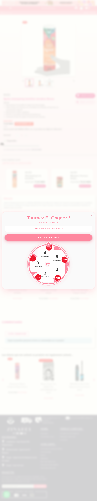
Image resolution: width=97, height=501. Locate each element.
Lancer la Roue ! (48, 237)
